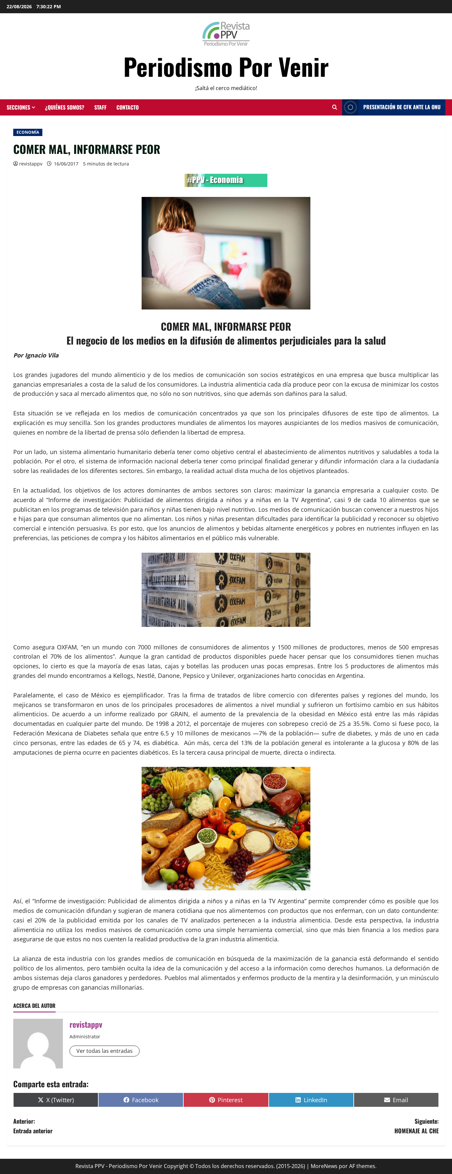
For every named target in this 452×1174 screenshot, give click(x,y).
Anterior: (33, 1126)
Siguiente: (416, 1126)
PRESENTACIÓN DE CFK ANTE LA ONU (401, 107)
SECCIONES (18, 107)
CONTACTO (127, 107)
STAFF (100, 107)
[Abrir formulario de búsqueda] (334, 107)
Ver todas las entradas (104, 1051)
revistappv (30, 164)
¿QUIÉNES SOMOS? (64, 107)
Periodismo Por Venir (226, 66)
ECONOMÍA (28, 132)
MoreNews (324, 1166)
